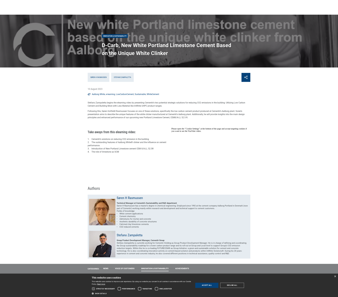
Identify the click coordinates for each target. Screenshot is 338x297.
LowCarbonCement (125, 94)
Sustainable (140, 94)
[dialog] (169, 285)
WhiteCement (153, 94)
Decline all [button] (232, 285)
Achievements (182, 268)
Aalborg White (98, 94)
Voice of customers (125, 268)
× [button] (335, 276)
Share (245, 77)
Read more (101, 284)
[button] (141, 293)
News (105, 268)
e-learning (110, 94)
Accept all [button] (207, 285)
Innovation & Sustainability (155, 268)
